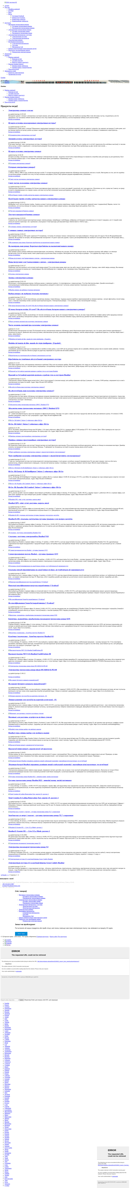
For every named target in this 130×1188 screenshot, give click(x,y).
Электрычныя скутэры (19, 36)
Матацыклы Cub (17, 47)
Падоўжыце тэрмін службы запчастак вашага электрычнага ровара (36, 199)
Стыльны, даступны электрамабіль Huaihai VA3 (28, 536)
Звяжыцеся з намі (10, 71)
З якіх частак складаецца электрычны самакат (27, 183)
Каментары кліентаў (18, 19)
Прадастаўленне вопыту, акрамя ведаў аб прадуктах (30, 749)
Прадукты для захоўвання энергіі (19, 50)
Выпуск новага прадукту (20, 62)
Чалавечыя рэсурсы (14, 74)
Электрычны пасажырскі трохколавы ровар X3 (28, 847)
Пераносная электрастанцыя (21, 52)
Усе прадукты (62, 936)
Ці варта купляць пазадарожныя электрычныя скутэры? (32, 123)
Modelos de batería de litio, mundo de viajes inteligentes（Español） (35, 343)
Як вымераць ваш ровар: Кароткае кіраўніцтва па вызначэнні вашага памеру (41, 246)
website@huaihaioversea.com (11, 886)
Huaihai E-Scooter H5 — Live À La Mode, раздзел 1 (29, 831)
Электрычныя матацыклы (20, 38)
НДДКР (11, 11)
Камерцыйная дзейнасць (20, 21)
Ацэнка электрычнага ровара (20, 278)
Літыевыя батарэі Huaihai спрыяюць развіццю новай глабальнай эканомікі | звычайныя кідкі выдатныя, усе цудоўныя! (58, 765)
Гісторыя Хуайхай (18, 16)
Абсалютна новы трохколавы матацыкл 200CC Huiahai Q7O (33, 408)
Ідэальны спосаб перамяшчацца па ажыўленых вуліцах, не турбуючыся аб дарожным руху (46, 570)
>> (8, 875)
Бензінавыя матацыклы (16, 42)
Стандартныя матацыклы (20, 43)
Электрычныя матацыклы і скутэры (20, 35)
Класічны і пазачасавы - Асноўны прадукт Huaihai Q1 (31, 636)
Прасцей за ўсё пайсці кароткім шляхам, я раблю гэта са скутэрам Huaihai (39, 375)
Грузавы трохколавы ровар (21, 31)
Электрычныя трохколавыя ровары (19, 29)
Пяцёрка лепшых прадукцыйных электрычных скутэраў (32, 440)
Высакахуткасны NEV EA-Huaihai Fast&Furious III (29, 654)
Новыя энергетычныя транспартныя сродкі (22, 48)
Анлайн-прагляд (17, 60)
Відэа (10, 14)
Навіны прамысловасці (15, 64)
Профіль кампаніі (14, 9)
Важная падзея (17, 59)
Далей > (5, 875)
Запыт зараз (21, 933)
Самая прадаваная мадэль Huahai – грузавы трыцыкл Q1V (33, 554)
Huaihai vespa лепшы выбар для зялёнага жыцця (28, 733)
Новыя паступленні (18, 17)
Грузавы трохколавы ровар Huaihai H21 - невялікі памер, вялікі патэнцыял (40, 780)
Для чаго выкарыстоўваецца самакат (24, 214)
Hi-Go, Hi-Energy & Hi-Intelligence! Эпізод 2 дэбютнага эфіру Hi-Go (35, 471)
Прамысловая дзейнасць (20, 66)
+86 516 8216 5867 (8, 884)
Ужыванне (8, 54)
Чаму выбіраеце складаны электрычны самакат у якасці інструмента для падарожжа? (44, 456)
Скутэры (15, 45)
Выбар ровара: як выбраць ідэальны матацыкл (28, 294)
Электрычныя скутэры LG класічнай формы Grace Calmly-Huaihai (36, 863)
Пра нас (7, 7)
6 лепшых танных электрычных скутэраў (25, 230)
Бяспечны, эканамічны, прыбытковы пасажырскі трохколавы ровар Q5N (39, 619)
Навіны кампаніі (13, 57)
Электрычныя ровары (15, 40)
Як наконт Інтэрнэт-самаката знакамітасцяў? (27, 684)
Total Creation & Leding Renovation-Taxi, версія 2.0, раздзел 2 (33, 798)
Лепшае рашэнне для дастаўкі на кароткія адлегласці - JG (32, 700)
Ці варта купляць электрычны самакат (24, 151)
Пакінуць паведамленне (16, 72)
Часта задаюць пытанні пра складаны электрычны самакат (33, 325)
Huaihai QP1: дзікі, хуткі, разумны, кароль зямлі (28, 503)
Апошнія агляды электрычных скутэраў (25, 139)
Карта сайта (53, 936)
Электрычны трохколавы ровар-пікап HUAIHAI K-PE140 (32, 670)
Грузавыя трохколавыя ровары (22, 26)
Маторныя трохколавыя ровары (18, 24)
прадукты (8, 23)
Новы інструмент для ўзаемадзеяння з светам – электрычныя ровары (37, 262)
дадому (7, 5)
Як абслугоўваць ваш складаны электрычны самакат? (31, 391)
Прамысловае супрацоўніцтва (22, 67)
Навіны (7, 55)
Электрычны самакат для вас (20, 110)
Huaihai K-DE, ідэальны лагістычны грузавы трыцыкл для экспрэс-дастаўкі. (40, 519)
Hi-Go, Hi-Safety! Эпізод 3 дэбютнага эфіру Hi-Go (28, 424)
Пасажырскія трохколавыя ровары (23, 28)
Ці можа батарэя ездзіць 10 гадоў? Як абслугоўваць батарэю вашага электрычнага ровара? (46, 309)
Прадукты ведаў (13, 69)
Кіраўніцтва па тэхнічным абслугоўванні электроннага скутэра (34, 359)
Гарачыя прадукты (43, 936)
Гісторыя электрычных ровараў (21, 167)
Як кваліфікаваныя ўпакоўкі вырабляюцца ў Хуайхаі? (31, 603)
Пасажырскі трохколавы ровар (22, 33)
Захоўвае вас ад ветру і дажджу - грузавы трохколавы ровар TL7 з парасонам (40, 815)
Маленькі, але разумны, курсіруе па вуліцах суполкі (30, 717)
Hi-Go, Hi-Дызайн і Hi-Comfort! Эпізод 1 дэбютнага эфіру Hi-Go (34, 487)
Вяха (10, 12)
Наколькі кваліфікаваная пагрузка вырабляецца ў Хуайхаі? (33, 585)
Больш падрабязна (14, 119)
